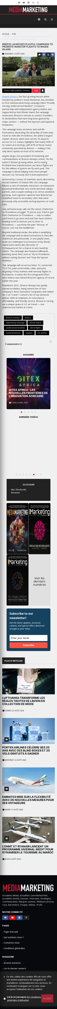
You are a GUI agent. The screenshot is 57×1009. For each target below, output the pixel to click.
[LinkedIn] (28, 2)
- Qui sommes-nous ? (13, 937)
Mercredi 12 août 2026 (15, 760)
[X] (38, 2)
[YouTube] (24, 2)
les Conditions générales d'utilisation (24, 998)
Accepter (47, 998)
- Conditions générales (13, 948)
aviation (29, 333)
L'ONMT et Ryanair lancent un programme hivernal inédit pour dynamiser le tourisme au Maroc (27, 849)
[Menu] (52, 19)
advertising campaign (15, 322)
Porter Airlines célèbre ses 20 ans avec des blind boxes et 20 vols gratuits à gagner (26, 750)
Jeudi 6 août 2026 (12, 859)
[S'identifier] (39, 19)
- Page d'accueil (10, 931)
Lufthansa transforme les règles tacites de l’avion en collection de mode (23, 701)
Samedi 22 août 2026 (14, 710)
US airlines (42, 333)
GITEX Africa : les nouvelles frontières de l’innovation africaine (28, 393)
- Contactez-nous (11, 942)
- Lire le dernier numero (14, 968)
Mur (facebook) (18, 489)
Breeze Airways (10, 96)
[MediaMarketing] (28, 10)
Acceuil (5, 34)
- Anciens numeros (11, 962)
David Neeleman (13, 333)
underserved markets (15, 328)
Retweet (15, 492)
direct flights (35, 328)
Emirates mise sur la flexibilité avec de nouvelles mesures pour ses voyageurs (28, 800)
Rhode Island (35, 322)
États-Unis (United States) (17, 90)
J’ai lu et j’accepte (24, 998)
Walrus (28, 317)
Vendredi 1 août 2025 (14, 53)
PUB (14, 34)
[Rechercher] (45, 19)
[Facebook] (19, 2)
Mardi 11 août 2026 (13, 809)
